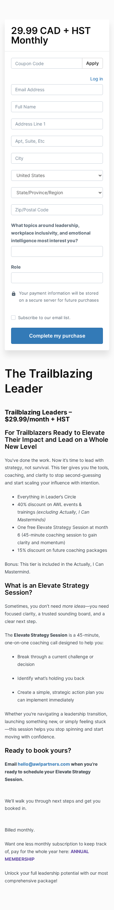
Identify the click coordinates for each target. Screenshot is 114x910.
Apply (92, 63)
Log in (96, 78)
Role (16, 267)
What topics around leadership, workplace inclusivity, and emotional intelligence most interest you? (51, 232)
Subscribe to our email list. (44, 317)
